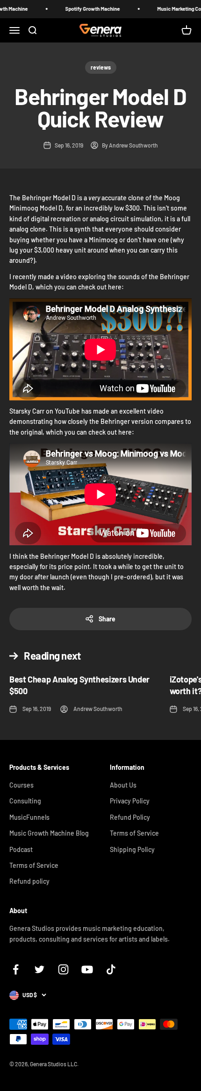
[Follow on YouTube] (87, 969)
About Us (123, 785)
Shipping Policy (132, 849)
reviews (101, 67)
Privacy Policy (130, 801)
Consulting (25, 801)
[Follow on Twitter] (39, 969)
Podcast (21, 849)
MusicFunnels (29, 817)
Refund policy (29, 881)
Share (107, 619)
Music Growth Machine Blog (49, 833)
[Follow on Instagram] (63, 969)
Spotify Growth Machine (85, 9)
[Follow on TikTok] (111, 969)
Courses (21, 785)
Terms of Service (33, 865)
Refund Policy (130, 817)
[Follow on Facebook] (15, 969)
